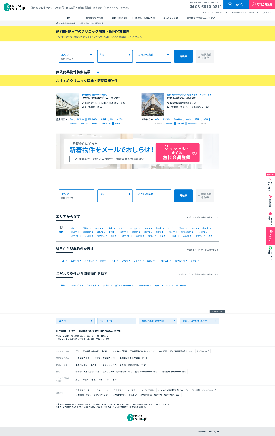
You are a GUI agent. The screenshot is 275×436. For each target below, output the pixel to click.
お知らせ (106, 351)
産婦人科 (151, 260)
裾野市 (123, 232)
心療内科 (137, 260)
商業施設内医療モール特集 (174, 371)
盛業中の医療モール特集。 (147, 371)
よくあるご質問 (120, 351)
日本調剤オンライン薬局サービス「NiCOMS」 (134, 390)
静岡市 (74, 228)
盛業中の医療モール (124, 285)
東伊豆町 (75, 235)
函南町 (139, 235)
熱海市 (110, 228)
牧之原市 (201, 232)
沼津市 (98, 228)
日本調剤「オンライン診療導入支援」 (93, 394)
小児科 (125, 260)
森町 (211, 235)
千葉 (94, 379)
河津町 (88, 235)
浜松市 (86, 228)
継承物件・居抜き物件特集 (87, 371)
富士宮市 (134, 228)
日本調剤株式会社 (83, 390)
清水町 (151, 235)
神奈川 (85, 379)
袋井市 (100, 232)
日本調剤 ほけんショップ (204, 390)
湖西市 (135, 232)
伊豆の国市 (186, 232)
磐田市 (182, 228)
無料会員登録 (264, 4)
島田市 (159, 228)
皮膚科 (103, 260)
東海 (115, 379)
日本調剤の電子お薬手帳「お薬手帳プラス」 (160, 394)
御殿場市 (87, 232)
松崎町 (114, 235)
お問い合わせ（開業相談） (214, 12)
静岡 (81, 23)
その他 (193, 260)
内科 (63, 260)
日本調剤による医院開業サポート (133, 358)
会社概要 (265, 12)
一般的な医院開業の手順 (104, 358)
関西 (108, 379)
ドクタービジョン (102, 390)
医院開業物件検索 (91, 351)
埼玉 (101, 379)
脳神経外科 (180, 260)
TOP (77, 351)
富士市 (170, 228)
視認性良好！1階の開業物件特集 (117, 371)
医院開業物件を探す (69, 23)
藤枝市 (74, 232)
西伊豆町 (126, 235)
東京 (77, 379)
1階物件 (105, 285)
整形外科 (75, 260)
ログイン (239, 4)
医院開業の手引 (82, 358)
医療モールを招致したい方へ (243, 12)
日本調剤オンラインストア (125, 394)
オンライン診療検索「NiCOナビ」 (173, 390)
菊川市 (172, 232)
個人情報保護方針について (182, 351)
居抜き (158, 285)
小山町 (174, 235)
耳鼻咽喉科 (90, 260)
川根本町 (199, 235)
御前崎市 (160, 232)
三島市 (121, 228)
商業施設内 (92, 285)
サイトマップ (203, 351)
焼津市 (194, 228)
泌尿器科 (165, 260)
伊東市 (147, 228)
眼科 (114, 260)
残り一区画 (181, 285)
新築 (63, 285)
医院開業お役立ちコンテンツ (143, 351)
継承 (168, 285)
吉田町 (186, 235)
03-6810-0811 (208, 6)
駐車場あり (144, 285)
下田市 (112, 232)
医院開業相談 (81, 364)
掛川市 (206, 228)
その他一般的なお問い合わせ (133, 364)
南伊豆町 (101, 235)
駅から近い (76, 285)
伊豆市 (147, 232)
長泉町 (163, 235)
